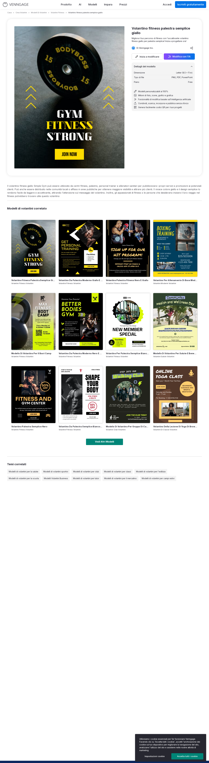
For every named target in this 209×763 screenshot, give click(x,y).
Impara (108, 4)
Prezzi (123, 4)
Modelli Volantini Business (56, 478)
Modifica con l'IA (181, 56)
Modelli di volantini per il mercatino (120, 478)
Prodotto (66, 4)
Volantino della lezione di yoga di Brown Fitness (175, 426)
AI (80, 4)
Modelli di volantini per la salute (23, 471)
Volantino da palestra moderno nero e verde (81, 353)
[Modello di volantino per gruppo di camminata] (128, 394)
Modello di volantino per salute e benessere (175, 353)
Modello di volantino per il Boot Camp (31, 353)
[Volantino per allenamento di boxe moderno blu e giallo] (175, 248)
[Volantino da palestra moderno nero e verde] (81, 321)
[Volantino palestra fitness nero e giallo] (128, 248)
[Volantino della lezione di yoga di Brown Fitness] (175, 394)
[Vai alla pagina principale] (15, 4)
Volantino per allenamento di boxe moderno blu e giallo (175, 280)
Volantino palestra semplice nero (29, 426)
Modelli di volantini (39, 13)
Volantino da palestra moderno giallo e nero (81, 280)
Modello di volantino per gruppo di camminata (128, 426)
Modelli (92, 4)
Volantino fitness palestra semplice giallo (33, 280)
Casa (9, 13)
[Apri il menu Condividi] (192, 48)
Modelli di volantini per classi (117, 471)
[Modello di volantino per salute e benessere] (175, 321)
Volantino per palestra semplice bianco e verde (128, 353)
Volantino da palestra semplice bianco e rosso (81, 426)
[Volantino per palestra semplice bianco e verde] (128, 321)
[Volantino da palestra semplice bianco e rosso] (81, 394)
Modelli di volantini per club (86, 471)
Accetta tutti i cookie (187, 756)
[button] (147, 56)
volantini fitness (57, 13)
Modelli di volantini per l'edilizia (150, 471)
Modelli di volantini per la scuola (24, 478)
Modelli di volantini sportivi (55, 471)
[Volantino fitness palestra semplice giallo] (33, 248)
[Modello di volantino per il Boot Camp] (33, 321)
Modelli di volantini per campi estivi (158, 478)
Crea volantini (21, 13)
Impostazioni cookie (155, 756)
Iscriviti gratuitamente (190, 4)
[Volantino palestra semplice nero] (33, 394)
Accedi (167, 4)
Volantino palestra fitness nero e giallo (127, 280)
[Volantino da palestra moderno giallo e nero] (81, 248)
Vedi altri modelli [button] (104, 441)
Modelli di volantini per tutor (86, 478)
